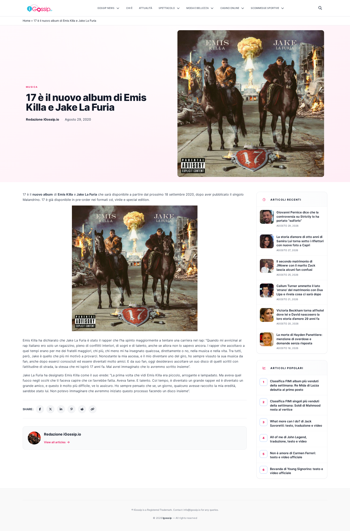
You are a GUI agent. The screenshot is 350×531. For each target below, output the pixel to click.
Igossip (167, 517)
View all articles (55, 442)
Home (26, 20)
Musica (32, 87)
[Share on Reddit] (82, 409)
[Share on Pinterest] (71, 409)
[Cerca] (320, 8)
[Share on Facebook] (40, 409)
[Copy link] (93, 409)
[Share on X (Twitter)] (50, 409)
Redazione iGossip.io (42, 119)
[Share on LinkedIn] (61, 409)
